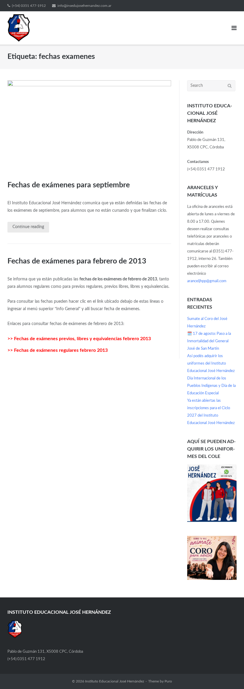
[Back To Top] (229, 674)
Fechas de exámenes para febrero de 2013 (76, 261)
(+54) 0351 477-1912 (29, 5)
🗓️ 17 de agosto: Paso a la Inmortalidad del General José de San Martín (209, 341)
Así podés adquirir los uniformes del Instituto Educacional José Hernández (211, 363)
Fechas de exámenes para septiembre (68, 185)
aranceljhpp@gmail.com (206, 281)
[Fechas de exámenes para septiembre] (89, 125)
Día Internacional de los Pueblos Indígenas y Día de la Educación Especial (211, 385)
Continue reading (28, 227)
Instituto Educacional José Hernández (114, 681)
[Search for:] (211, 85)
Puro (168, 681)
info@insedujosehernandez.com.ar (84, 5)
